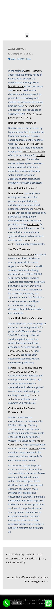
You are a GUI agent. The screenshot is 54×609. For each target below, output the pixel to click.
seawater (17, 90)
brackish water (16, 86)
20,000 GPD (27, 350)
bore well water (33, 105)
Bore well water (16, 193)
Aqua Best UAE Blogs (21, 59)
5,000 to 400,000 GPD (34, 151)
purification (33, 224)
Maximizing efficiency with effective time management (27, 579)
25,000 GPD (14, 354)
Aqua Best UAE (17, 48)
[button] (27, 35)
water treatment (32, 70)
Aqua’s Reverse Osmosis (30, 143)
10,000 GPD (14, 350)
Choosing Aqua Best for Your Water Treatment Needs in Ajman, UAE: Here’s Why (26, 558)
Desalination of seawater (21, 254)
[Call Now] (6, 603)
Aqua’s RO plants (26, 266)
